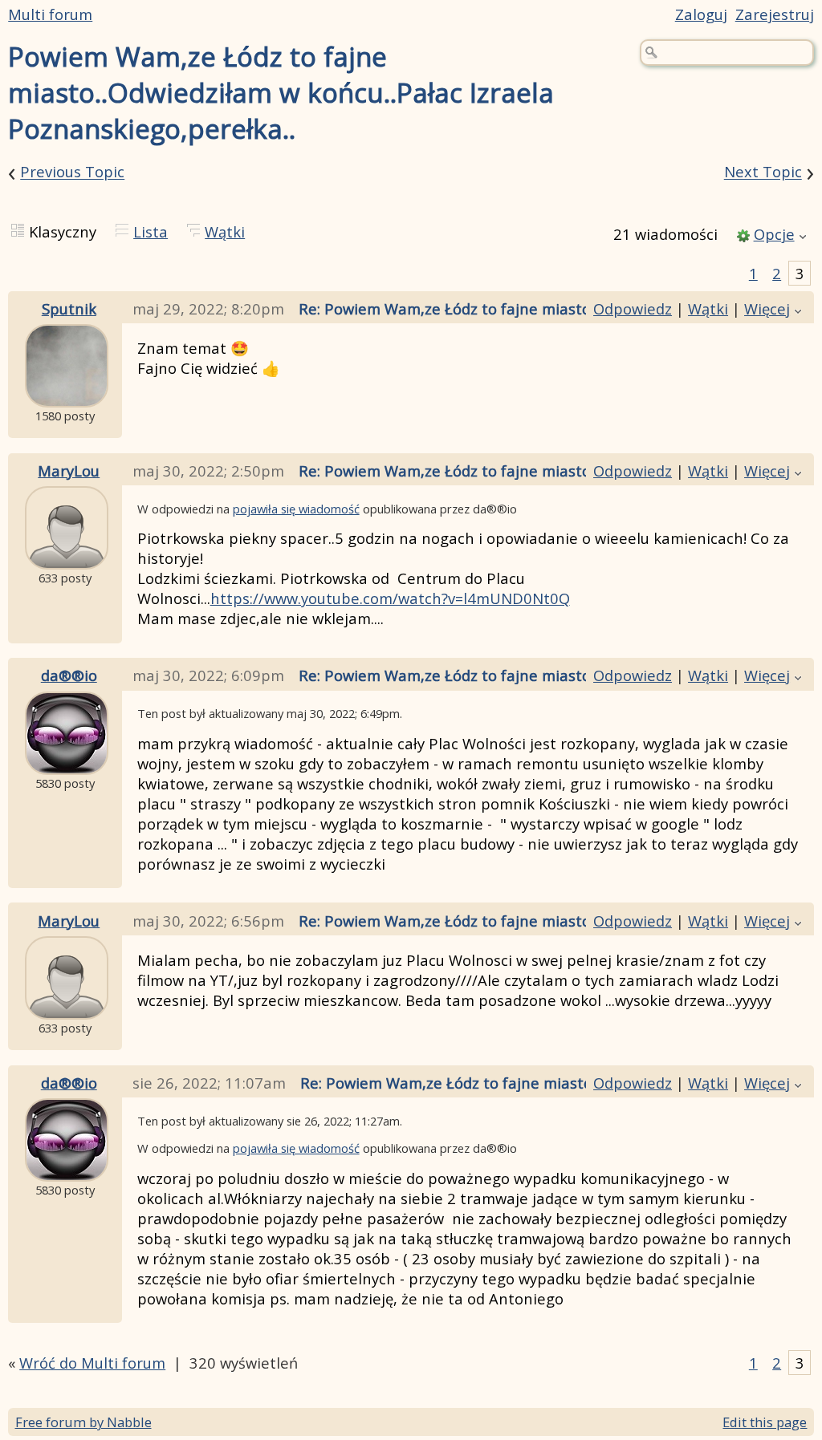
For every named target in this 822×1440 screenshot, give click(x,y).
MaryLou (69, 470)
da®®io (69, 675)
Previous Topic (72, 172)
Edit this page (764, 1422)
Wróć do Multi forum (92, 1363)
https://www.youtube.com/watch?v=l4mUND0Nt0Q (390, 598)
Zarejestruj (774, 14)
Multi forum (50, 14)
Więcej (767, 308)
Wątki (225, 231)
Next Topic (763, 172)
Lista (150, 231)
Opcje (774, 234)
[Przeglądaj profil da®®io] (66, 762)
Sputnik (69, 308)
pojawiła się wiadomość (296, 509)
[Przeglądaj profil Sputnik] (66, 395)
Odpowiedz (632, 308)
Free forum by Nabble (83, 1422)
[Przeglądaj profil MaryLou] (66, 557)
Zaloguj (701, 14)
